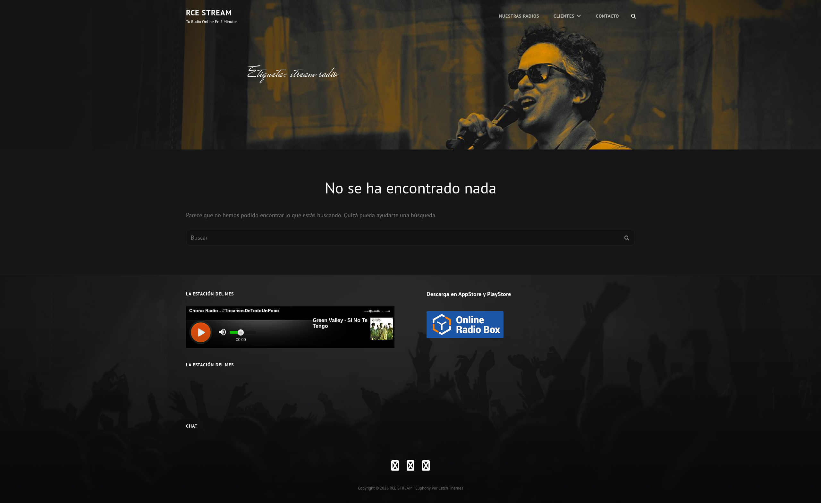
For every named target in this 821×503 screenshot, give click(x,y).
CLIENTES (564, 16)
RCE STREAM (209, 13)
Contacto (607, 16)
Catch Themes (450, 488)
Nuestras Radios (519, 16)
